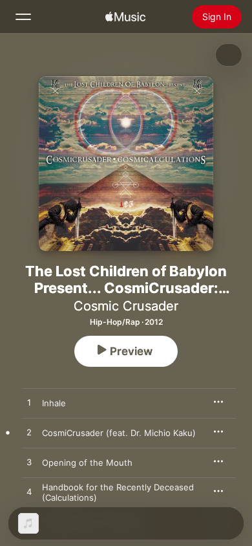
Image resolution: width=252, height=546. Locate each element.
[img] (125, 17)
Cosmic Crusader (126, 306)
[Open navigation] (23, 17)
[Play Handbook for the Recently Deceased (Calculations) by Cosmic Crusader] (29, 492)
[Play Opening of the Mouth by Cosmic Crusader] (29, 462)
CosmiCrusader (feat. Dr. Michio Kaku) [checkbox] (119, 433)
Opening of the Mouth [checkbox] (87, 462)
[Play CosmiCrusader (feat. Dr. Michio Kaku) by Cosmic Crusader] (29, 433)
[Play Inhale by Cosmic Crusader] (29, 403)
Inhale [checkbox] (54, 403)
